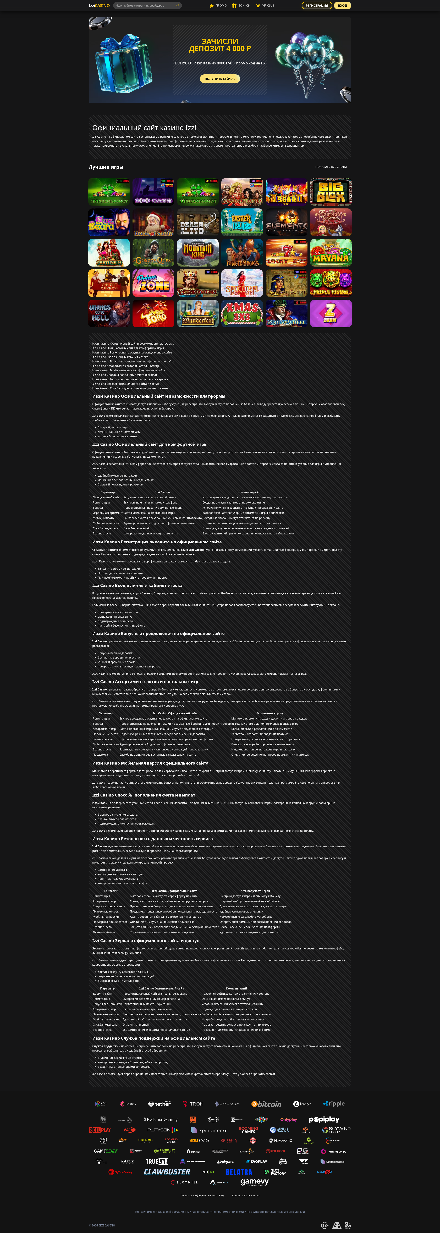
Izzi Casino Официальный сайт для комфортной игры (128, 348)
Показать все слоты (331, 167)
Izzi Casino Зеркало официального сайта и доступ (125, 384)
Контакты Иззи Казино (245, 1195)
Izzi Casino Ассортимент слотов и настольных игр (125, 366)
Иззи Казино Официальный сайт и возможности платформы (133, 343)
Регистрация (317, 5)
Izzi (99, 5)
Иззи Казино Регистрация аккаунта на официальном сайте (132, 352)
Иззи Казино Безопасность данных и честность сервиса (130, 379)
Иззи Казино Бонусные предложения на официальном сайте (133, 361)
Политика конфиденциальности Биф (202, 1195)
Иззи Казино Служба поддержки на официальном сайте (130, 388)
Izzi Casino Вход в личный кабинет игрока (120, 357)
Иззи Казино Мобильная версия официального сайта (128, 370)
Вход (342, 5)
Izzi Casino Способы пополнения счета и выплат (124, 375)
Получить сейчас (220, 79)
